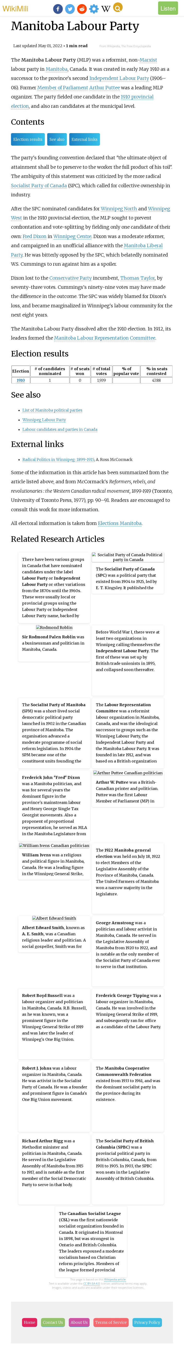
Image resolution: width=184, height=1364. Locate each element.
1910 (21, 380)
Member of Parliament (62, 88)
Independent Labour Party (119, 78)
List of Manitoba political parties (52, 410)
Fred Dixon (34, 236)
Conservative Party (70, 278)
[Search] (118, 7)
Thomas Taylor (137, 278)
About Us (79, 1322)
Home (29, 1322)
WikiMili (15, 7)
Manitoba (57, 69)
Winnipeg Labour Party (44, 419)
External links (85, 139)
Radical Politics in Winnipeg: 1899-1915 (58, 459)
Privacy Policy (147, 1322)
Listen (168, 8)
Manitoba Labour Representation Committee (104, 338)
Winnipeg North (119, 209)
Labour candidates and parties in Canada (60, 429)
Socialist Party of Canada (39, 185)
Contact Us (53, 1322)
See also (57, 139)
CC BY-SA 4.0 (91, 1283)
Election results (27, 139)
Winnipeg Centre (72, 236)
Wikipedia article (115, 1279)
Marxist (148, 60)
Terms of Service (111, 1322)
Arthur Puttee (104, 88)
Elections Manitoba (120, 523)
